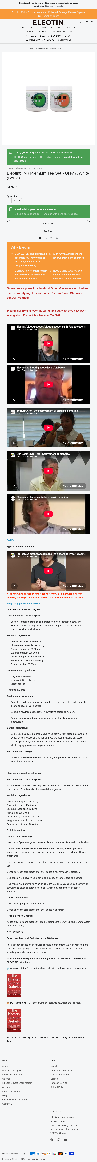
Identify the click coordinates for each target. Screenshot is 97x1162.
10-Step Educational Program (55, 32)
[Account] (80, 22)
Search (54, 1066)
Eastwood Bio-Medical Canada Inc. (26, 168)
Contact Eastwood (59, 1074)
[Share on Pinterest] (51, 238)
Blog (68, 36)
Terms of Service (58, 1083)
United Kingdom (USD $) (13, 1154)
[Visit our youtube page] (65, 1139)
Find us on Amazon (67, 28)
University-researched (51, 157)
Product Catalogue (41, 28)
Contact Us (65, 40)
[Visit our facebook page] (51, 1139)
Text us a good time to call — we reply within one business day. (46, 214)
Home (22, 28)
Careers (54, 1079)
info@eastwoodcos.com (62, 1117)
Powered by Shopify (10, 1159)
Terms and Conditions (61, 1070)
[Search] (92, 22)
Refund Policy (57, 1087)
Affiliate (31, 36)
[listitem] (48, 4)
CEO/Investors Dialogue (40, 40)
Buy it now (48, 231)
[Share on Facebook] (40, 238)
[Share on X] (45, 238)
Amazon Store (51, 16)
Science (29, 32)
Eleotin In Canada (50, 36)
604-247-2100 (57, 1121)
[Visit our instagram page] (58, 1139)
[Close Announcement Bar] (95, 5)
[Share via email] (57, 238)
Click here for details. (53, 6)
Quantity (12, 196)
